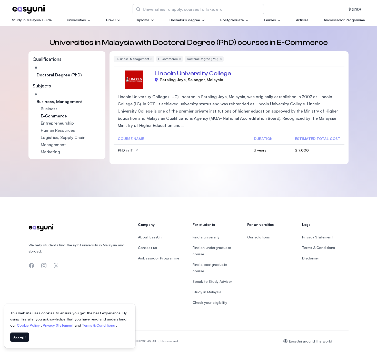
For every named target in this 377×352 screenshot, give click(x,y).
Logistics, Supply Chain (63, 137)
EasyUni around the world (310, 341)
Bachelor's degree (185, 20)
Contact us (147, 247)
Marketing (50, 151)
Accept (19, 337)
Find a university (206, 237)
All (37, 67)
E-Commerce (54, 115)
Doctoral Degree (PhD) (59, 74)
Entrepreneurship (57, 123)
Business (49, 108)
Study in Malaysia (207, 292)
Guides (270, 20)
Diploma (142, 20)
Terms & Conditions (99, 325)
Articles (302, 20)
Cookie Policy (29, 325)
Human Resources (58, 130)
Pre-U (111, 20)
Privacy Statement (59, 325)
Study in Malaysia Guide (32, 20)
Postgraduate (232, 20)
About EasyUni (150, 237)
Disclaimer (310, 258)
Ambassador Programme (344, 20)
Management (53, 144)
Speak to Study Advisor (212, 281)
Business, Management (60, 101)
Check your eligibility (210, 302)
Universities (76, 20)
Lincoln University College (193, 73)
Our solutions (258, 237)
